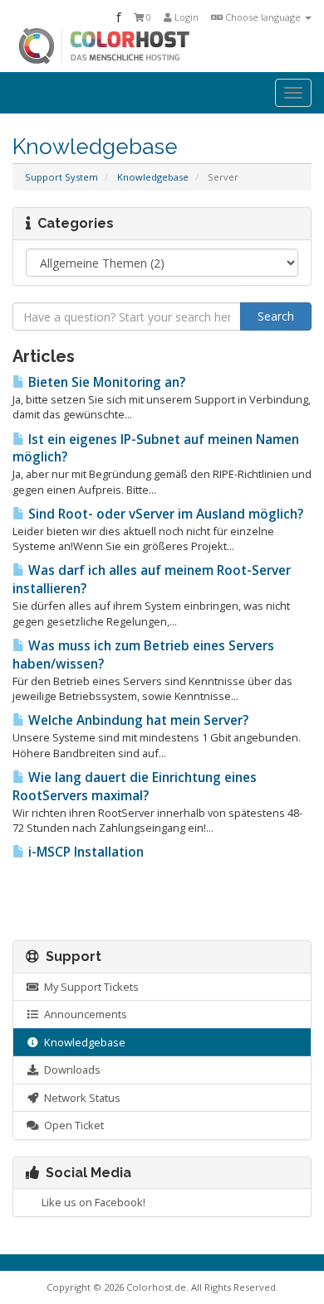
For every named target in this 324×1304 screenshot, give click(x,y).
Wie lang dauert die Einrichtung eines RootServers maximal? (134, 786)
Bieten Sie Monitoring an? (105, 382)
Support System (61, 177)
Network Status (79, 1097)
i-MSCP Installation (84, 852)
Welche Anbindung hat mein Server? (136, 720)
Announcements (83, 1014)
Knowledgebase (153, 177)
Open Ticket (71, 1125)
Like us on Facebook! (91, 1202)
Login (185, 17)
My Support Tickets (89, 986)
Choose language (263, 17)
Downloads (70, 1069)
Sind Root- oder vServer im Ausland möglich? (164, 514)
